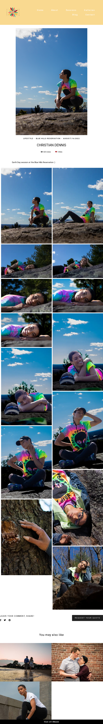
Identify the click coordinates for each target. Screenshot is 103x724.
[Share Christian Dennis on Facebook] (0, 620)
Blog (75, 15)
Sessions (71, 10)
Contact (90, 15)
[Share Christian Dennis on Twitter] (5, 620)
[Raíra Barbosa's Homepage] (13, 12)
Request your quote (87, 618)
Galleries (89, 10)
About (54, 10)
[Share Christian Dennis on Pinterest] (10, 620)
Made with (51, 722)
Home (40, 10)
